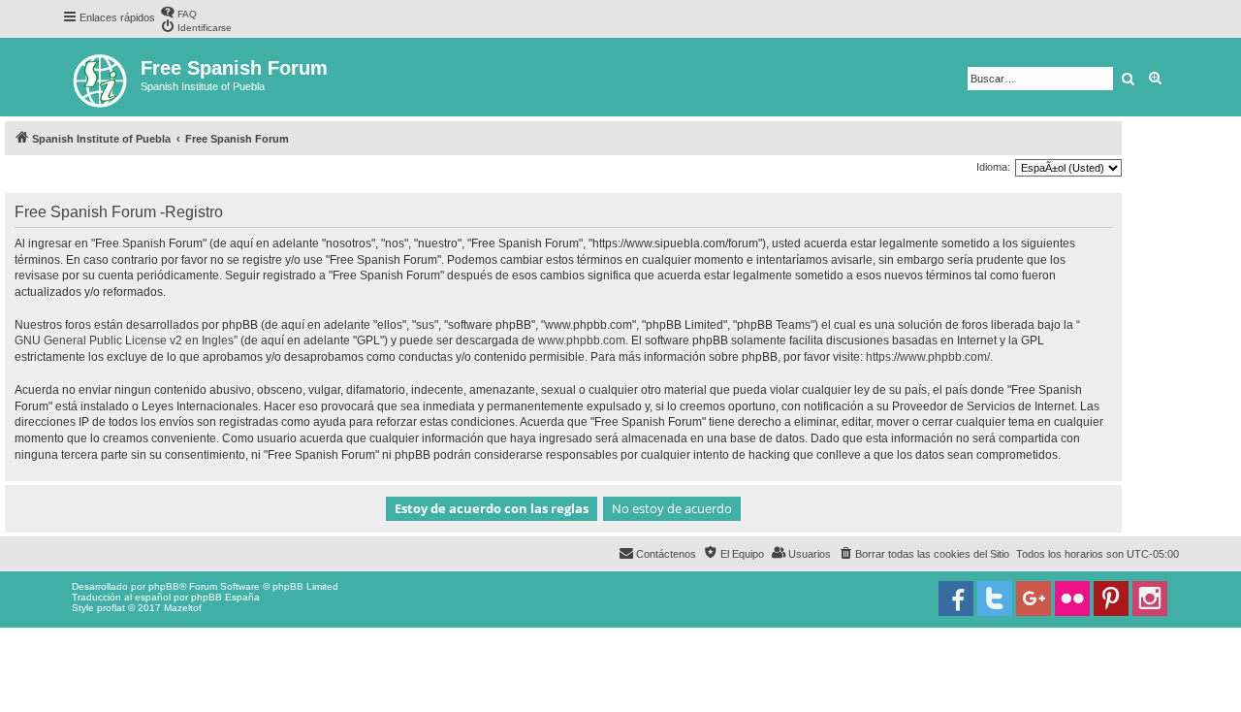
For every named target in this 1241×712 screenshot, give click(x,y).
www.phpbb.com (581, 340)
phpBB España (225, 597)
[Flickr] (1072, 598)
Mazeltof (183, 607)
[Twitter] (994, 598)
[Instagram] (1149, 598)
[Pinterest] (1111, 598)
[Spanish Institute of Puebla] (101, 77)
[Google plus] (1033, 598)
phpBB (163, 586)
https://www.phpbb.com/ (928, 357)
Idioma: (993, 167)
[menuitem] (178, 12)
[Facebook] (956, 598)
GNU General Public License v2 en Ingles (124, 340)
